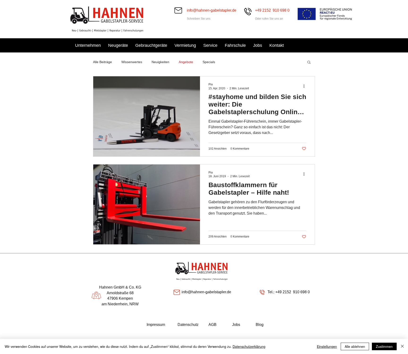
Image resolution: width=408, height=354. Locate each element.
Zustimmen (384, 346)
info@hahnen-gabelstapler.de (211, 10)
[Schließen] (402, 346)
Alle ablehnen (355, 346)
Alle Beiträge (102, 62)
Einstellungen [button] (327, 346)
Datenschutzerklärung (249, 346)
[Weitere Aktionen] (305, 86)
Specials (209, 62)
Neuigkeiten (160, 62)
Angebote (186, 62)
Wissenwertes (131, 62)
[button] (309, 62)
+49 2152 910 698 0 (292, 292)
